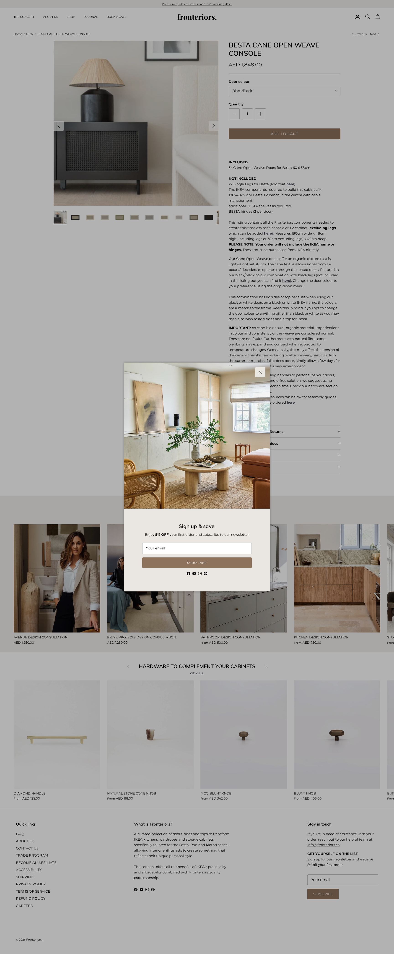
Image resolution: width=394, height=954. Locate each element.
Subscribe (197, 563)
